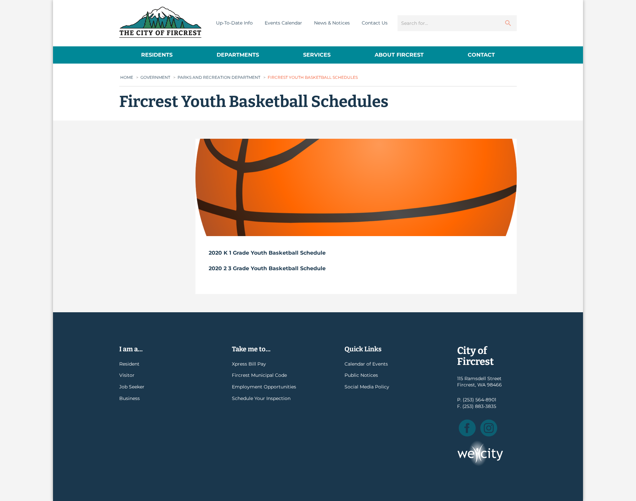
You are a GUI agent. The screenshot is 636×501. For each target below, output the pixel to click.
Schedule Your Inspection (261, 398)
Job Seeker (131, 387)
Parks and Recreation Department (219, 77)
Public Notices (361, 375)
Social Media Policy (366, 387)
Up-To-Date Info (234, 23)
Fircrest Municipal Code (259, 375)
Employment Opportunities (264, 387)
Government (155, 77)
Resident (129, 364)
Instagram (488, 428)
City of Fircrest (160, 22)
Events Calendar (283, 23)
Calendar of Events (366, 364)
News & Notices (332, 23)
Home (126, 77)
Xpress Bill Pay (249, 364)
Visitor (126, 375)
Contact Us (375, 23)
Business (129, 398)
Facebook (467, 428)
